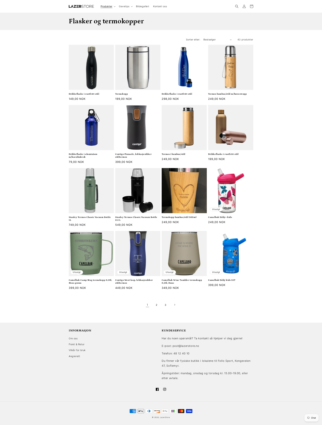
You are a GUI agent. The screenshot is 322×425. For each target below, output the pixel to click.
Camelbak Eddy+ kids (220, 217)
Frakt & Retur (77, 344)
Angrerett (74, 356)
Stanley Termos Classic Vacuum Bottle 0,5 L (136, 218)
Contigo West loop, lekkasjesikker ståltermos (134, 281)
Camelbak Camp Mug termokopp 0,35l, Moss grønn (90, 281)
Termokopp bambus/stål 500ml (179, 217)
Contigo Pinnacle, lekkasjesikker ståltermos (133, 155)
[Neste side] (174, 304)
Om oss (73, 338)
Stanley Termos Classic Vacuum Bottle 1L (90, 218)
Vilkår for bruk (77, 350)
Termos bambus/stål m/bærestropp (227, 94)
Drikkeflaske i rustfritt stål (84, 94)
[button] (108, 6)
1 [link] (147, 304)
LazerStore (165, 417)
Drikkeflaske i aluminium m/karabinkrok (83, 155)
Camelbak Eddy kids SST (221, 280)
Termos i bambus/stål (173, 154)
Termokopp (121, 94)
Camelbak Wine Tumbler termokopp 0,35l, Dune (182, 281)
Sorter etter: (193, 39)
